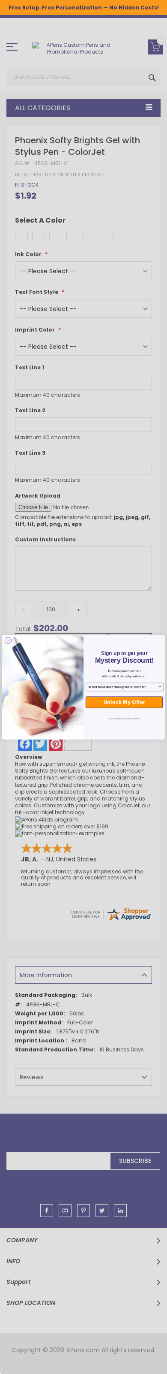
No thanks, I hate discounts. (124, 718)
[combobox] (123, 687)
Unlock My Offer (124, 702)
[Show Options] (160, 687)
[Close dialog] (8, 640)
